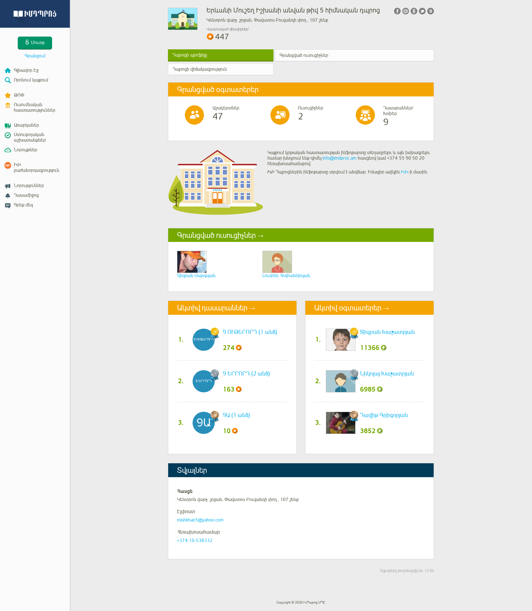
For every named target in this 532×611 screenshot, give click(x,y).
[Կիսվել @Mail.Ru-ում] (405, 11)
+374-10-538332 (195, 540)
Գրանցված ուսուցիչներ (304, 55)
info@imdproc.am (339, 158)
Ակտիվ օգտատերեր (347, 308)
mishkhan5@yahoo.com (200, 520)
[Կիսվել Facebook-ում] (397, 11)
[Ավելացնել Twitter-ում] (422, 11)
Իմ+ (404, 172)
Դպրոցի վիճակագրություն (200, 69)
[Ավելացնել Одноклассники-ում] (414, 11)
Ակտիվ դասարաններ (212, 308)
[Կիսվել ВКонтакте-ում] (430, 11)
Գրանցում (35, 56)
